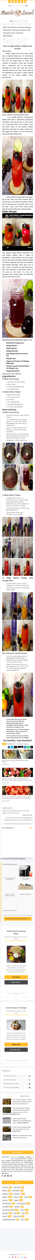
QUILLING (5, 1213)
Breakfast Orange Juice (15, 343)
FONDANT (17, 1206)
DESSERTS (5, 1200)
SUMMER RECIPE (20, 43)
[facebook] (9, 1)
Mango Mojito (11, 346)
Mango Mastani (12, 351)
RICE (15, 1213)
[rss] (19, 1)
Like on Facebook (10, 1079)
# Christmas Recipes (22, 744)
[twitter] (22, 1)
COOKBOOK (6, 43)
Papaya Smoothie (13, 371)
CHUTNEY (16, 1197)
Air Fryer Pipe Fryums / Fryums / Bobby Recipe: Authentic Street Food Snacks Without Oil (22, 1102)
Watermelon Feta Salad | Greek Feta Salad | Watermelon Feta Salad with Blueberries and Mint (17, 779)
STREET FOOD (16, 1216)
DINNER (16, 1200)
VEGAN (22, 1219)
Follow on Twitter (10, 1076)
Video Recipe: (9, 211)
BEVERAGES (11, 41)
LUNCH (22, 1210)
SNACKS (5, 1216)
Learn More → (16, 982)
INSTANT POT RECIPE (8, 1210)
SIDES (23, 1213)
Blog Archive (25, 1096)
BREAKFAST (17, 1194)
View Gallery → (16, 1050)
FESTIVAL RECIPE (21, 1203)
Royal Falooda (11, 348)
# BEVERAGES (11, 744)
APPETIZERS (17, 1187)
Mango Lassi (11, 358)
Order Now (16, 1044)
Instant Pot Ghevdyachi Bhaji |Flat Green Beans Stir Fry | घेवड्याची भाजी (21, 1129)
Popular (10, 1096)
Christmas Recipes (20, 41)
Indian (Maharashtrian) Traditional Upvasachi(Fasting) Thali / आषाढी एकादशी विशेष (21, 1121)
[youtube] (25, 1)
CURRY (26, 1197)
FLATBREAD (6, 1206)
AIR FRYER (5, 1187)
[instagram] (12, 1)
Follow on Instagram (11, 1087)
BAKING (5, 1190)
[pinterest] (16, 1)
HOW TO (13, 43)
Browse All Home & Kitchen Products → (18, 918)
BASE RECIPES (16, 1190)
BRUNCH (5, 1197)
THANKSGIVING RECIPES (9, 1219)
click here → (5, 1173)
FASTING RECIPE (7, 1203)
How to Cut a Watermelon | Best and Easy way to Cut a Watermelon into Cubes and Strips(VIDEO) (16, 797)
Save (21, 747)
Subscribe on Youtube (11, 1083)
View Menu (16, 977)
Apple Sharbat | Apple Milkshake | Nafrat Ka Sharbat (15, 761)
